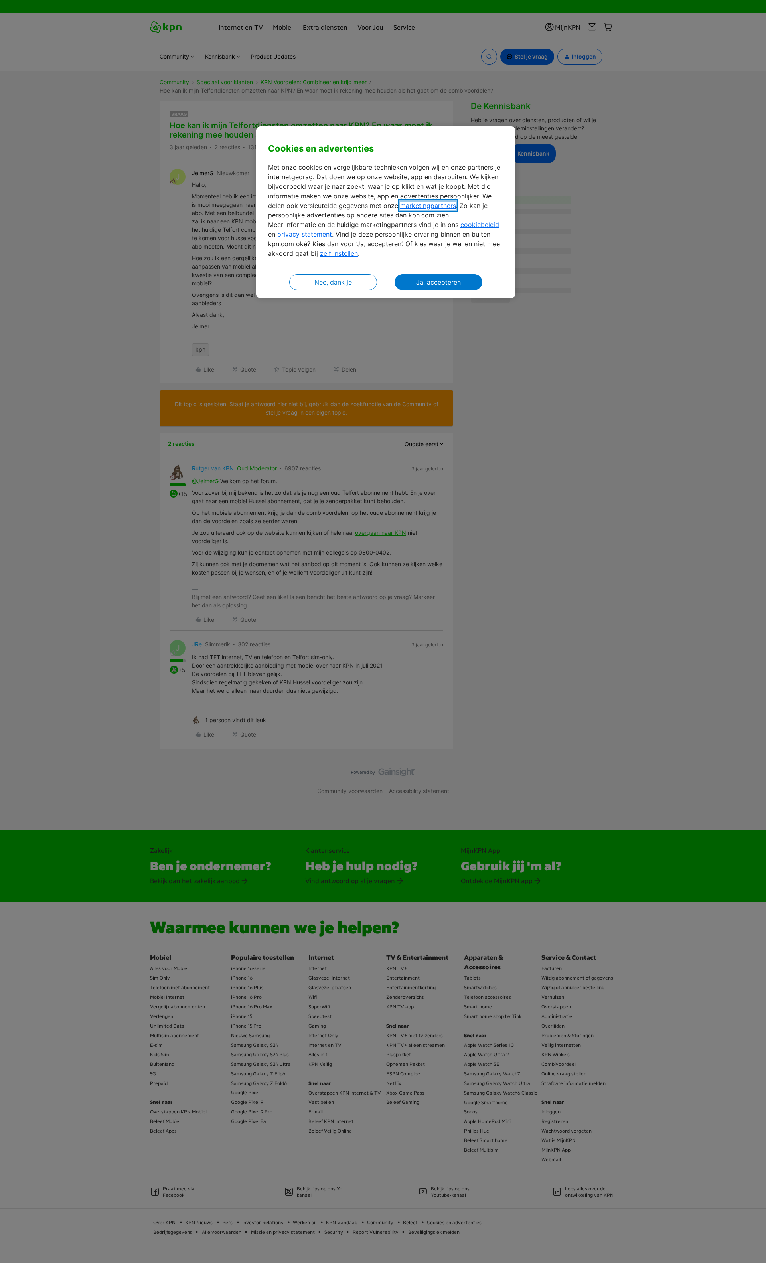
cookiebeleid (479, 225)
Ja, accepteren (438, 282)
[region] (385, 212)
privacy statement (304, 234)
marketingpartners (428, 206)
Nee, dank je (333, 282)
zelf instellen (339, 253)
